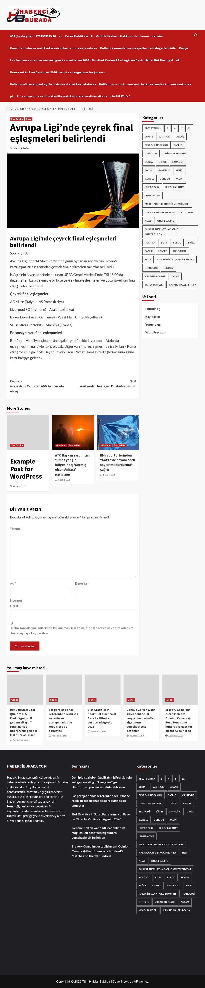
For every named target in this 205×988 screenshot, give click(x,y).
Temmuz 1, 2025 (20, 486)
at (60, 36)
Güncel (149, 178)
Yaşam (175, 276)
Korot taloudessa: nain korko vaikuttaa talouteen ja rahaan (53, 48)
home (144, 36)
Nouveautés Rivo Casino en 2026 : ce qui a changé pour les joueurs (57, 72)
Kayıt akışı (152, 316)
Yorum (16, 528)
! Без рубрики (153, 128)
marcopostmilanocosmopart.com (167, 204)
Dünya (149, 162)
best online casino (156, 145)
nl (177, 60)
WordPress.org (155, 332)
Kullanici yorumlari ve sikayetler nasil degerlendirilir (138, 48)
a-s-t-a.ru (165, 136)
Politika (150, 242)
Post (164, 242)
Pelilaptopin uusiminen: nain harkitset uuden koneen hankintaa (145, 84)
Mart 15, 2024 (20, 148)
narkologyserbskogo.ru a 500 (163, 212)
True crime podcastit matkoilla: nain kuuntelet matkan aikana (62, 96)
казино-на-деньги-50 (182, 284)
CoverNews (121, 981)
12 (189, 128)
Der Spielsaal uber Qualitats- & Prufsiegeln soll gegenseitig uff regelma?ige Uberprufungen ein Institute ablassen (23, 722)
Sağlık (149, 251)
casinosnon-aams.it (175, 153)
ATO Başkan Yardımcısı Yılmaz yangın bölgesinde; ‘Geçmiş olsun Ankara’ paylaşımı (72, 465)
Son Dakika (17, 119)
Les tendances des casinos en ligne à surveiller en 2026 (49, 60)
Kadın (179, 178)
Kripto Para (152, 187)
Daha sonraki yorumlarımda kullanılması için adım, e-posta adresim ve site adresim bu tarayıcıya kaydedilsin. (72, 630)
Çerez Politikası (76, 36)
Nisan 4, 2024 (64, 479)
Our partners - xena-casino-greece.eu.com (162, 231)
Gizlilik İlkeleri (106, 36)
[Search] (195, 35)
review (191, 242)
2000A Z (149, 136)
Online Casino (165, 220)
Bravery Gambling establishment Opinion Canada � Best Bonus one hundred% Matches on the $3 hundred (100, 851)
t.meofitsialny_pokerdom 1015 (175, 259)
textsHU (168, 268)
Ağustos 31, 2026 (20, 739)
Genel (179, 170)
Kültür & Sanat (174, 187)
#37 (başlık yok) (21, 36)
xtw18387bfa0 (120, 96)
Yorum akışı (153, 324)
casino (178, 145)
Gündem (60, 445)
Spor (28, 119)
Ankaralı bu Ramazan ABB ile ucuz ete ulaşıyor (37, 386)
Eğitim (149, 170)
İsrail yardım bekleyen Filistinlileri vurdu (107, 383)
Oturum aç (152, 309)
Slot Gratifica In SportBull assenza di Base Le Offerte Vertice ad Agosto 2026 (102, 718)
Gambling (164, 170)
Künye (183, 48)
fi (92, 36)
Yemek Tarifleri (154, 284)
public (177, 242)
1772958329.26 (46, 36)
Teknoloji (151, 268)
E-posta (82, 583)
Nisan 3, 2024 (109, 475)
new (190, 212)
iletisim (157, 36)
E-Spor (163, 162)
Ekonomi (177, 162)
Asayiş (180, 136)
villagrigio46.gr (155, 276)
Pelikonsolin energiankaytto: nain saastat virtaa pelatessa (53, 84)
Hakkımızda (128, 36)
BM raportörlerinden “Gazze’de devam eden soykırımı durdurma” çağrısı (117, 462)
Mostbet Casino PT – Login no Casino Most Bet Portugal (132, 60)
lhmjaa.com (152, 195)
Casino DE (151, 153)
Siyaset (162, 251)
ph (12, 96)
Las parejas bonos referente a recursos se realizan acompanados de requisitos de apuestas (101, 800)
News (148, 220)
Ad (13, 583)
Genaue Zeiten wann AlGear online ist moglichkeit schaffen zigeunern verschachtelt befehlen (99, 832)
